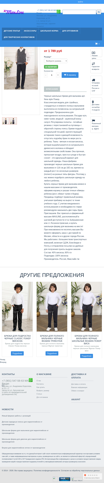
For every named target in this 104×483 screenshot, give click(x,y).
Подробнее (17, 353)
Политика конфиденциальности (47, 470)
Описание (52, 89)
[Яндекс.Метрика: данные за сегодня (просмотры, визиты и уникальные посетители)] (77, 479)
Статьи (39, 394)
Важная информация (79, 387)
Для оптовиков (70, 31)
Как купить (41, 387)
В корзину (71, 75)
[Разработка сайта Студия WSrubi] (55, 479)
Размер (47, 57)
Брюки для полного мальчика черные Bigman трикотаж (52, 338)
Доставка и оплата (78, 384)
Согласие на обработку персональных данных (80, 470)
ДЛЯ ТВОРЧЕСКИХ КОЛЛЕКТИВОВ (19, 37)
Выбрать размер (43, 391)
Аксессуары (30, 31)
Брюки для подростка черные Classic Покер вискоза (17, 338)
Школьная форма (49, 31)
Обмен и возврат (77, 391)
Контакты (40, 384)
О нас (39, 381)
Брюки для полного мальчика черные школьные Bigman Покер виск (86, 340)
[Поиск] (99, 12)
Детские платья (12, 31)
